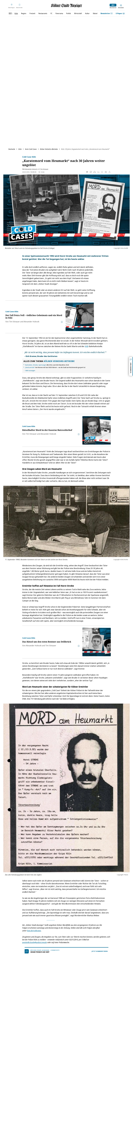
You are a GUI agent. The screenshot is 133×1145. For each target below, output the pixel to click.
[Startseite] (66, 5)
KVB (86, 346)
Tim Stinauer (44, 169)
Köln (20, 149)
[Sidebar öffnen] (10, 13)
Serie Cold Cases (31, 149)
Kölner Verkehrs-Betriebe (49, 149)
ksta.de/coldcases (34, 930)
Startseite (11, 149)
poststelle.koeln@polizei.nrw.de (34, 942)
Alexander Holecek (31, 169)
